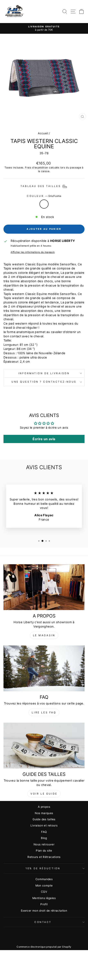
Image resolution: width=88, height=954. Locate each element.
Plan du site (44, 850)
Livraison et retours (44, 825)
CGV (44, 891)
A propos (44, 806)
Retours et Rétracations (43, 857)
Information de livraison (44, 373)
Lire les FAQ (44, 712)
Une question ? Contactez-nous (43, 381)
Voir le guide (44, 793)
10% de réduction (43, 868)
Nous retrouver (44, 844)
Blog (44, 838)
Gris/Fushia (44, 204)
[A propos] (44, 587)
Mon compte (44, 885)
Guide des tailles (44, 819)
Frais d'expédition (36, 167)
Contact (43, 922)
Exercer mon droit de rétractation (44, 910)
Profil (43, 904)
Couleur (44, 196)
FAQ (44, 831)
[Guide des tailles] (44, 745)
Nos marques (44, 813)
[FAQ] (44, 668)
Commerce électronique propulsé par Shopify (44, 946)
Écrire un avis (44, 439)
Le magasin (44, 635)
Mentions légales (44, 898)
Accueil (43, 133)
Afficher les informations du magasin (33, 252)
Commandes (44, 879)
